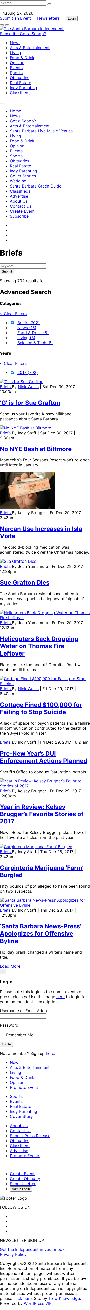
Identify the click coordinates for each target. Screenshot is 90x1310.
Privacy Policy (13, 1254)
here (60, 996)
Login (72, 18)
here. (50, 1053)
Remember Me (19, 1034)
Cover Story (21, 1116)
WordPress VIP (38, 1303)
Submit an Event (15, 18)
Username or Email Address (26, 1010)
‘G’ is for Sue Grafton (30, 402)
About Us (19, 201)
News (15, 42)
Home (15, 110)
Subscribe (10, 33)
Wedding (18, 180)
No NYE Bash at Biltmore (36, 449)
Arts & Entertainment (30, 47)
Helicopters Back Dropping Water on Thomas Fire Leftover (39, 646)
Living (15, 52)
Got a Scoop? (33, 33)
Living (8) (27, 337)
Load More (10, 966)
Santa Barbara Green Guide (36, 186)
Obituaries (19, 77)
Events (16, 67)
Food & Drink (22, 57)
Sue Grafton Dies (25, 582)
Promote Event (24, 1087)
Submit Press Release (30, 1135)
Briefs (6, 386)
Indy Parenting (23, 87)
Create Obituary (25, 1178)
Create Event (22, 211)
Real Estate (20, 82)
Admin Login (21, 1189)
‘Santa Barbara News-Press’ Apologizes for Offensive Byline (40, 934)
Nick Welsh (28, 386)
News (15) (27, 327)
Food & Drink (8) (33, 332)
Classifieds (20, 92)
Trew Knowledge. (64, 1298)
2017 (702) (28, 372)
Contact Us (21, 206)
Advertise (19, 196)
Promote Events (25, 1155)
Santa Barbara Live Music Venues (41, 130)
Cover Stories (23, 175)
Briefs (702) (29, 322)
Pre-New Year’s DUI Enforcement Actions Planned (43, 757)
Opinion (17, 62)
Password (9, 1025)
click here (23, 1298)
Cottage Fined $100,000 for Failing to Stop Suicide (41, 708)
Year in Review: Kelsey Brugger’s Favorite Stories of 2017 (42, 814)
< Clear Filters (13, 313)
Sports (16, 72)
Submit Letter (23, 1183)
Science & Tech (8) (35, 342)
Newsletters (48, 18)
